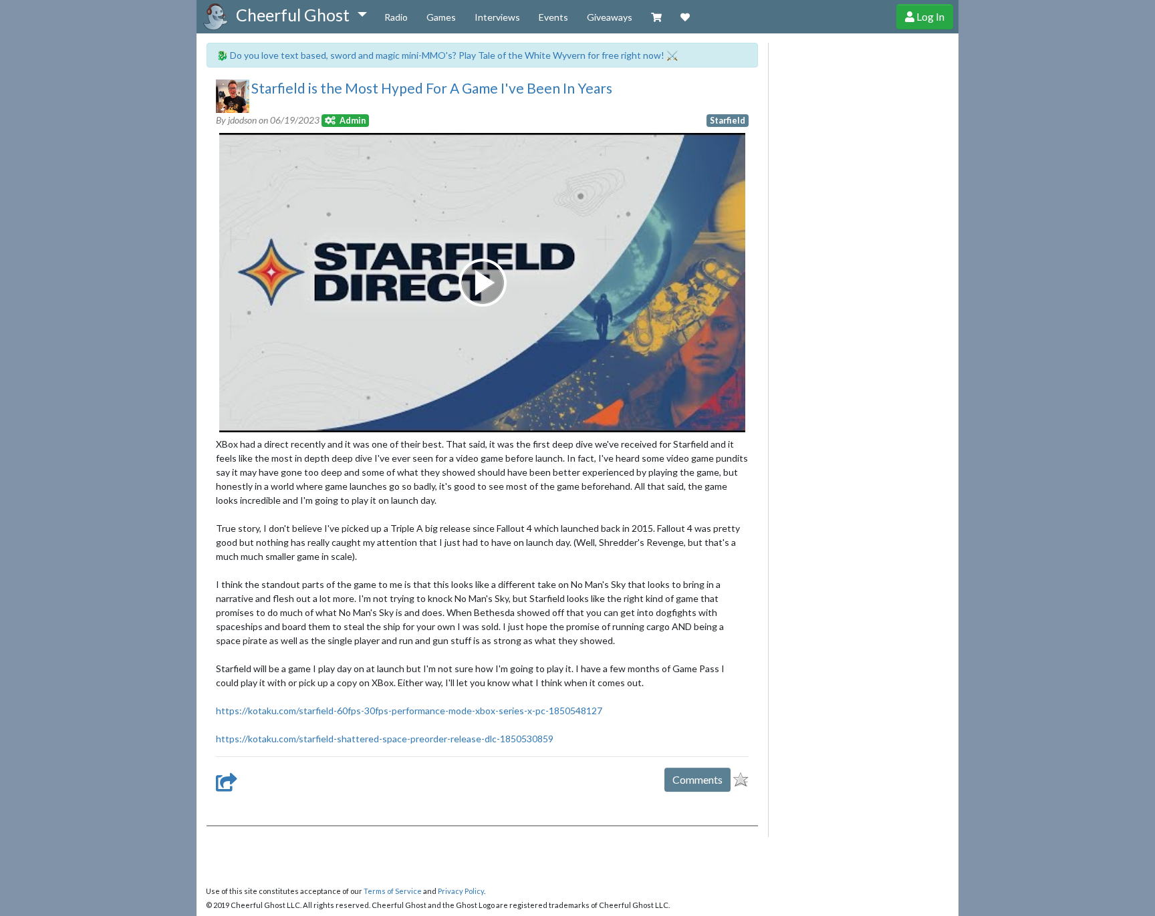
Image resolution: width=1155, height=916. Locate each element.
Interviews (497, 17)
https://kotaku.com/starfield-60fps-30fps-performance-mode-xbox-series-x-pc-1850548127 (409, 710)
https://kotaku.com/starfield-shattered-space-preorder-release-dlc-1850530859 (384, 738)
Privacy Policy (461, 891)
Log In (929, 16)
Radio (396, 17)
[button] (301, 15)
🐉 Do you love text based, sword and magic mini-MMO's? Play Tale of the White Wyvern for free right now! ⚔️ (447, 55)
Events (553, 17)
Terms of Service (393, 891)
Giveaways (609, 17)
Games (441, 17)
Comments (697, 779)
